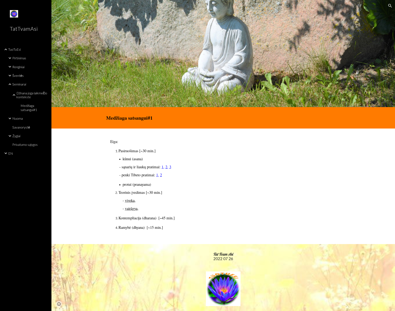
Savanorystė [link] (21, 127)
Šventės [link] (18, 75)
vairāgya (131, 208)
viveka (130, 200)
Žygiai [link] (16, 136)
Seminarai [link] (19, 84)
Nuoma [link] (17, 118)
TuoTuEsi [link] (14, 49)
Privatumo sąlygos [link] (25, 144)
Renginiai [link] (18, 67)
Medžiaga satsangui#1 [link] (29, 107)
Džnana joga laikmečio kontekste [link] (31, 95)
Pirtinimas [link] (19, 58)
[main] (223, 118)
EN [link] (10, 153)
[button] (390, 6)
